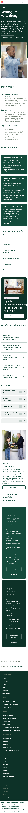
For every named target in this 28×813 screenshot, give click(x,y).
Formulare (5, 741)
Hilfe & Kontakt (6, 738)
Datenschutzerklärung (14, 811)
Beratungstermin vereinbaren (14, 636)
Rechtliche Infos (6, 786)
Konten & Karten (6, 707)
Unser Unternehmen (7, 715)
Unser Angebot (19, 37)
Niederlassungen (7, 747)
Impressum (5, 788)
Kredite (4, 684)
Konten (4, 678)
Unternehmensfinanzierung (9, 701)
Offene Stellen (6, 724)
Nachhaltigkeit (6, 773)
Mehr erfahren (14, 574)
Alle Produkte (6, 693)
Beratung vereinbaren (8, 37)
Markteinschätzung (7, 758)
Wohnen (4, 767)
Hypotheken (5, 681)
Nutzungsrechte (6, 791)
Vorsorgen (5, 690)
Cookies (4, 794)
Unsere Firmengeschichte (9, 718)
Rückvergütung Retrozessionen (10, 750)
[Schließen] (26, 802)
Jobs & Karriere (6, 721)
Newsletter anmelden (8, 776)
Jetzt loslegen (14, 569)
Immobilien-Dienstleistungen (10, 704)
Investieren (5, 761)
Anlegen (4, 687)
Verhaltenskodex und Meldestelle (11, 730)
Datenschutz (5, 783)
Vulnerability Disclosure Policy (10, 727)
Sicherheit (5, 744)
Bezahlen (4, 770)
